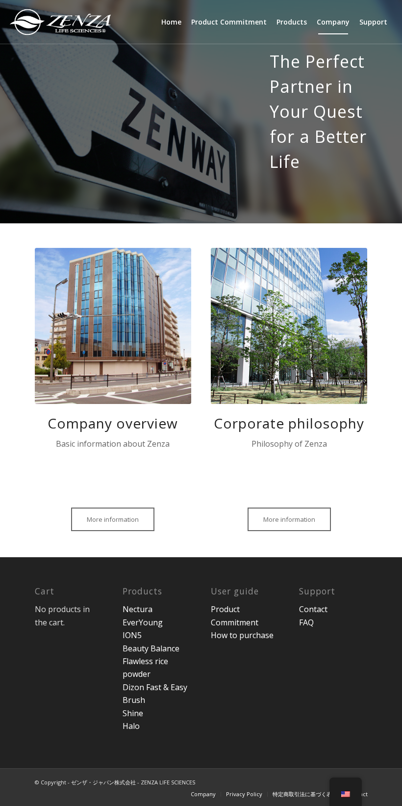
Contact (313, 609)
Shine (133, 713)
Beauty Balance (151, 648)
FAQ (306, 622)
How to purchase (242, 635)
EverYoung (143, 622)
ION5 (132, 635)
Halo (131, 726)
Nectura (137, 609)
